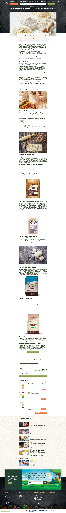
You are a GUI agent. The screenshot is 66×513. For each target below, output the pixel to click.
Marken (30, 1)
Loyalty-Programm (22, 498)
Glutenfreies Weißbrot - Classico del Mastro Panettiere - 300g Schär (36, 383)
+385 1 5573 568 (16, 1)
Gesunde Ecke (36, 1)
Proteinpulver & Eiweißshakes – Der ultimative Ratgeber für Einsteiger (30, 360)
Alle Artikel (20, 41)
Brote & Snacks (30, 382)
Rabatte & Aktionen (25, 1)
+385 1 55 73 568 (12, 478)
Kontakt (45, 1)
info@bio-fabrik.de (10, 479)
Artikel (26, 341)
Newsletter (31, 353)
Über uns (6, 495)
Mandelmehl (43, 173)
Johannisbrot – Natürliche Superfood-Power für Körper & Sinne (29, 363)
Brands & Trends (7, 497)
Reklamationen (21, 496)
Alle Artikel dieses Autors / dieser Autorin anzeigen (41, 370)
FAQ (5, 501)
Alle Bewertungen (39, 41)
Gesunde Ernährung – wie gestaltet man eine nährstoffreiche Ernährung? (30, 359)
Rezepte (33, 1)
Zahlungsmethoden (22, 495)
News (5, 496)
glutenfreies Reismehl (22, 240)
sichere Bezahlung (57, 510)
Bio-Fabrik (41, 345)
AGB (20, 492)
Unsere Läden (41, 1)
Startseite (31, 6)
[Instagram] (11, 483)
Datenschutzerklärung (22, 497)
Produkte (21, 1)
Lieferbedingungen (22, 494)
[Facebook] (9, 483)
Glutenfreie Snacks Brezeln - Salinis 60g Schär (33, 393)
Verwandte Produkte (44, 41)
